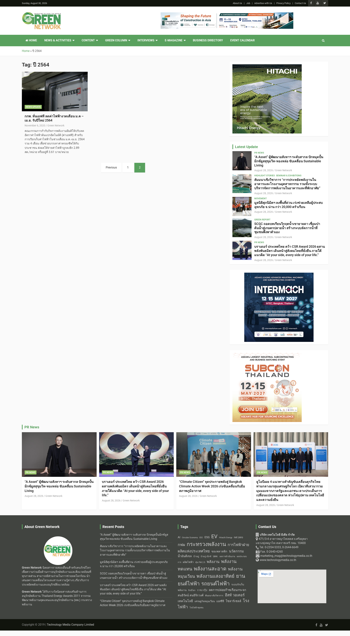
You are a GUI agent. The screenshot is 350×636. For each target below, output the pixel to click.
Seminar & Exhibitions (288, 175)
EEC (201, 537)
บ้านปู (196, 556)
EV (214, 536)
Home (32, 40)
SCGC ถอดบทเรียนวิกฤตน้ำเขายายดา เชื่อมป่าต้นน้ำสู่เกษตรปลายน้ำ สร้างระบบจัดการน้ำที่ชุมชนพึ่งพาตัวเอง (287, 228)
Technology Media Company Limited (70, 624)
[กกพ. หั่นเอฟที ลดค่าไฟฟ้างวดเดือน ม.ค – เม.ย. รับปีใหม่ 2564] (55, 91)
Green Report (262, 219)
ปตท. (215, 556)
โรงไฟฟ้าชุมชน (196, 607)
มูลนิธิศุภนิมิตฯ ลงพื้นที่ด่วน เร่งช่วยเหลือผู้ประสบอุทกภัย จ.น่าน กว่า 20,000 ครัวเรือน (288, 205)
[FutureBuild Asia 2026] (227, 14)
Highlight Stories (264, 175)
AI (179, 537)
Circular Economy (190, 537)
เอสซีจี (220, 601)
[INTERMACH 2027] (279, 274)
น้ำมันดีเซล (185, 556)
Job (248, 3)
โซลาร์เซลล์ (233, 601)
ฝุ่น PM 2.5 (200, 562)
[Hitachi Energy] (267, 66)
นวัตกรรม (236, 551)
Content (88, 40)
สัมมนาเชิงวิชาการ (214, 595)
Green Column (116, 40)
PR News (259, 153)
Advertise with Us (263, 3)
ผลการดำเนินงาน (227, 556)
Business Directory (208, 40)
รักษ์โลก (191, 590)
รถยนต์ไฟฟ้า (215, 584)
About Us (237, 3)
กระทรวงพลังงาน (206, 544)
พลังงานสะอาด (210, 569)
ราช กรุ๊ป (202, 590)
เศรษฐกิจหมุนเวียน (205, 601)
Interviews (145, 40)
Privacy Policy (283, 3)
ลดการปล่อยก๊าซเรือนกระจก (227, 590)
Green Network (55, 125)
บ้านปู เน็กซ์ (206, 556)
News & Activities (57, 40)
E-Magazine (173, 40)
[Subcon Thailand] (267, 354)
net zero (238, 537)
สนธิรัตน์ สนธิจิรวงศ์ (190, 595)
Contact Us (300, 3)
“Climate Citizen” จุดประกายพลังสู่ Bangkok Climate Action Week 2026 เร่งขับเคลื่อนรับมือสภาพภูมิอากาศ (212, 486)
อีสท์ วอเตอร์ (235, 595)
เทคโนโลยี (185, 601)
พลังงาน (213, 562)
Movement (260, 198)
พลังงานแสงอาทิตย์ (215, 576)
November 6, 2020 (35, 125)
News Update (33, 107)
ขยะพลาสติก (219, 551)
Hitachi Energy (225, 537)
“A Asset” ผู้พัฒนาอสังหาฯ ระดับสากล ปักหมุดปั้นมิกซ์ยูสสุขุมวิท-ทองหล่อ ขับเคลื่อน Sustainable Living (288, 161)
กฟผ (181, 545)
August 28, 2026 (263, 170)
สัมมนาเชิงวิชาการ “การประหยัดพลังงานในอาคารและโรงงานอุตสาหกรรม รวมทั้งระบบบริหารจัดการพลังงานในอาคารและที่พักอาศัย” (287, 184)
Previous (111, 167)
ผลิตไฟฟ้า (188, 562)
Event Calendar (242, 40)
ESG (207, 537)
